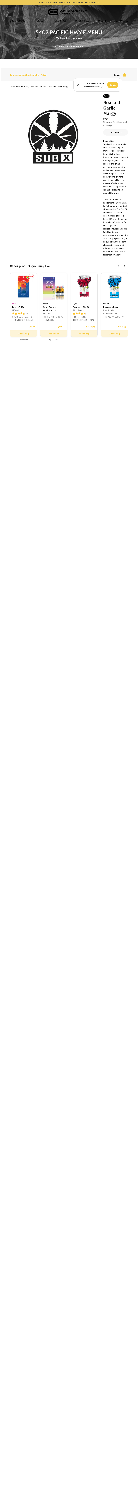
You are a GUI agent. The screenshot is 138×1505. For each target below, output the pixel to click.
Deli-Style (60, 20)
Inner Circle (82, 20)
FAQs (100, 20)
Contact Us (121, 20)
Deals (40, 20)
